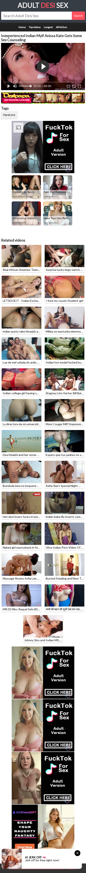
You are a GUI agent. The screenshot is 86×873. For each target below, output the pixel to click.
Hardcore (9, 114)
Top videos (35, 27)
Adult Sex (43, 5)
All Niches (61, 27)
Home (22, 27)
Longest (48, 27)
